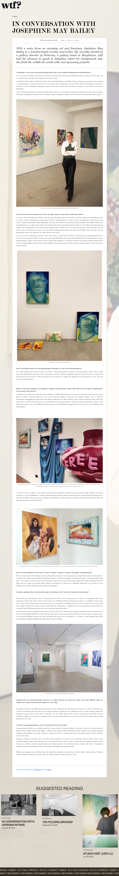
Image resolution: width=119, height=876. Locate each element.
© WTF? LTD (31, 873)
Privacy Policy (33, 870)
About (78, 4)
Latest (34, 4)
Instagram (37, 769)
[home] (11, 4)
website (48, 769)
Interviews (49, 4)
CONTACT (49, 870)
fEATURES (65, 4)
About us (10, 870)
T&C (20, 870)
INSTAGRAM (58, 873)
